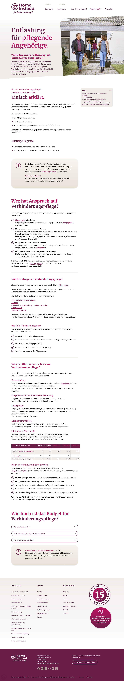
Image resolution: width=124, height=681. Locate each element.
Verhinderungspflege (17, 637)
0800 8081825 (44, 661)
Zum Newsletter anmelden (84, 662)
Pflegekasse (63, 285)
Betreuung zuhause (17, 599)
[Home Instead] (23, 8)
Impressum (81, 677)
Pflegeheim (65, 383)
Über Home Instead (79, 9)
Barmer (14, 303)
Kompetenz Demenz (43, 599)
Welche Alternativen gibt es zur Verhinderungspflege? (97, 102)
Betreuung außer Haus (18, 595)
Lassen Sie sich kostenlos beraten (39, 550)
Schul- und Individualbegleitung (20, 634)
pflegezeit (41, 248)
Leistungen (61, 9)
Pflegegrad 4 (66, 445)
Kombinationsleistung (26, 451)
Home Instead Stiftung (70, 606)
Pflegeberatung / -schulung (19, 619)
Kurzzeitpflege (36, 263)
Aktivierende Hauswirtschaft (19, 592)
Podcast (39, 617)
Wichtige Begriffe (88, 97)
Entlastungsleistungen (19, 456)
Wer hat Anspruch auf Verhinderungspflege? (94, 99)
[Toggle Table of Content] (109, 90)
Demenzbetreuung (16, 602)
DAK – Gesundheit (18, 310)
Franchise (62, 4)
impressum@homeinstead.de (50, 663)
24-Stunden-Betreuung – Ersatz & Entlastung (21, 607)
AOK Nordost (16, 308)
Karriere (47, 4)
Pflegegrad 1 (68, 222)
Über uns (66, 592)
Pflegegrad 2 (20, 220)
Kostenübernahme (42, 602)
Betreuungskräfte (48, 171)
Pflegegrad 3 (56, 445)
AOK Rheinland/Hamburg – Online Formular (29, 305)
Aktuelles (109, 9)
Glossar (65, 613)
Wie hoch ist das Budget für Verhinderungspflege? (95, 104)
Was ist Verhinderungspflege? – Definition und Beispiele (94, 94)
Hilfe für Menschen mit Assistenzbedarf (17, 623)
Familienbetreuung (16, 612)
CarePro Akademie (68, 602)
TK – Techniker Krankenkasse (23, 300)
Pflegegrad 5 (75, 445)
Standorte (49, 9)
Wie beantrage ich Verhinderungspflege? (93, 101)
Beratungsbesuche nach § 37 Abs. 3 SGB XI (21, 629)
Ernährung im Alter (42, 595)
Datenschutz (90, 677)
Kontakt (65, 610)
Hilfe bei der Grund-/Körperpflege (21, 615)
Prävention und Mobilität (18, 641)
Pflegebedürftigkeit (19, 471)
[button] (3, 677)
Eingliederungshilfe (42, 613)
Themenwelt (95, 9)
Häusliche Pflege (42, 606)
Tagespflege (17, 405)
